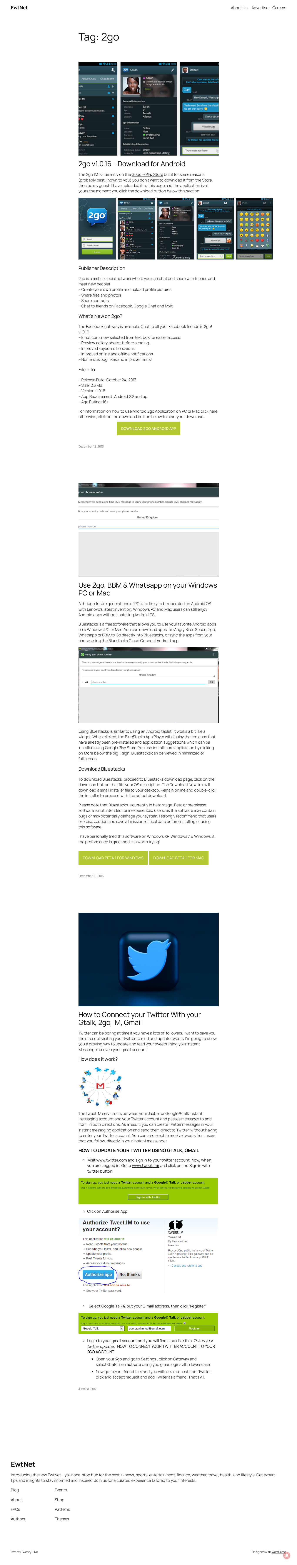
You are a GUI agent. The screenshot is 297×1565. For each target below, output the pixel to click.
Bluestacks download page (168, 779)
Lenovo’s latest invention (109, 609)
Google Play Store (147, 174)
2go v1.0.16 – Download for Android (132, 164)
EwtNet (19, 7)
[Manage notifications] (286, 1555)
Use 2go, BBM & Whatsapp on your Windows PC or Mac (147, 589)
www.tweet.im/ (145, 1165)
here (213, 411)
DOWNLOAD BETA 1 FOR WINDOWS (113, 857)
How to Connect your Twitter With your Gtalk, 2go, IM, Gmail (139, 1018)
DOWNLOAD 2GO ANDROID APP (148, 428)
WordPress (279, 1552)
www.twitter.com (111, 1160)
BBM (106, 635)
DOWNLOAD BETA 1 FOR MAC (178, 857)
